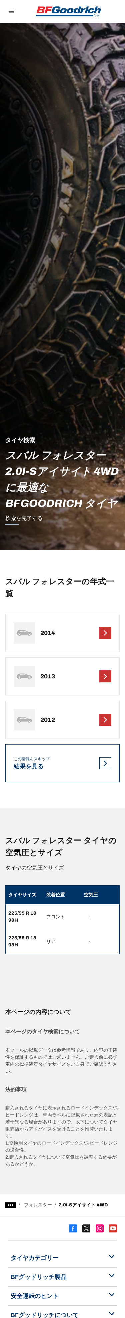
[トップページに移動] (69, 11)
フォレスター (38, 1204)
